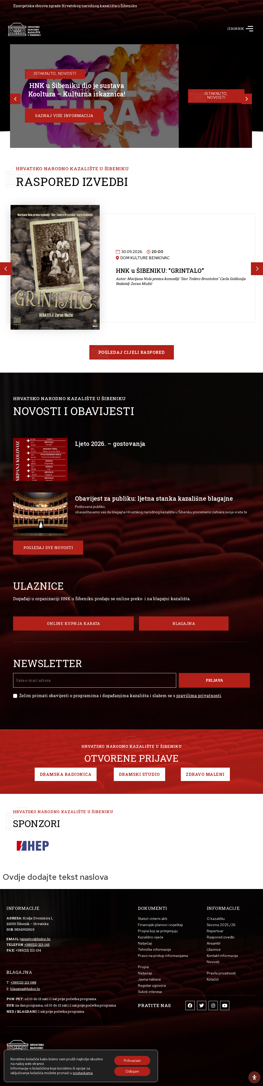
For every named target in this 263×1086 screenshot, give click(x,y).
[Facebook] (190, 1005)
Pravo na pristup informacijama (163, 955)
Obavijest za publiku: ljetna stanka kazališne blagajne (154, 498)
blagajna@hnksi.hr (25, 988)
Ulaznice (214, 949)
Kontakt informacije (222, 955)
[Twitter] (201, 1005)
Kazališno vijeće (150, 937)
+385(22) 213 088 (23, 982)
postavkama (83, 1073)
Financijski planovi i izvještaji (160, 924)
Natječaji (145, 943)
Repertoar (215, 931)
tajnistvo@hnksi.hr (35, 939)
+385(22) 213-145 (37, 944)
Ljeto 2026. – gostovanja (110, 443)
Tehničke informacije (154, 949)
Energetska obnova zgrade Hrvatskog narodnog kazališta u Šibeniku (75, 5)
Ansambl (213, 943)
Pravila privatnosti (221, 973)
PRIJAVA (214, 680)
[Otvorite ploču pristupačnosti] (254, 1077)
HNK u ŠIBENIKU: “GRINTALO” (160, 260)
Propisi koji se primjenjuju (158, 931)
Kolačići (213, 979)
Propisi (143, 967)
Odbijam (132, 1071)
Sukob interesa (150, 991)
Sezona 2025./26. (221, 924)
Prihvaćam (132, 1060)
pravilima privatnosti (198, 695)
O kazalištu (216, 918)
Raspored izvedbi (220, 937)
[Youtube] (224, 1005)
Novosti (213, 961)
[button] (249, 29)
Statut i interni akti (152, 918)
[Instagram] (213, 1005)
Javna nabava (149, 979)
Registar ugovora (152, 985)
